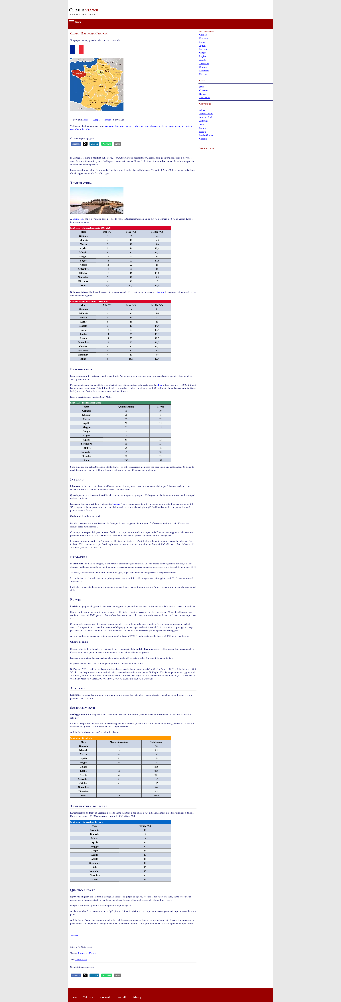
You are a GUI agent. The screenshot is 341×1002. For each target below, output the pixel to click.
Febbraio (203, 38)
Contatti (105, 997)
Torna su (74, 935)
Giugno (202, 52)
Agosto (202, 59)
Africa (202, 109)
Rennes (160, 292)
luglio (161, 126)
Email (117, 143)
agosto (169, 126)
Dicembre (204, 74)
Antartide (203, 120)
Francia (107, 119)
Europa (96, 119)
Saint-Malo (78, 218)
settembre (179, 126)
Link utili (121, 997)
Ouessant (116, 503)
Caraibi (202, 127)
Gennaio (203, 34)
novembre (75, 129)
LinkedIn (94, 143)
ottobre (189, 126)
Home (85, 119)
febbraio (119, 126)
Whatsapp (106, 143)
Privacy (137, 997)
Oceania (203, 138)
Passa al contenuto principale (82, 1)
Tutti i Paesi (81, 959)
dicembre (86, 129)
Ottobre (203, 66)
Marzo (202, 41)
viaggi (83, 9)
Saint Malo (204, 97)
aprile (135, 126)
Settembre (204, 63)
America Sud (205, 117)
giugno (153, 126)
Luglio (202, 56)
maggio (144, 126)
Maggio (203, 49)
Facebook (76, 143)
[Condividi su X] (85, 144)
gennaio (109, 126)
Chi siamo (88, 997)
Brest (159, 384)
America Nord (206, 113)
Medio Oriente (206, 135)
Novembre (204, 70)
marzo (128, 126)
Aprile (202, 45)
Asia (201, 124)
